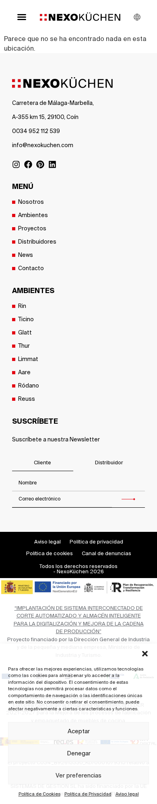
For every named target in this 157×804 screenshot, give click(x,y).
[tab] (42, 463)
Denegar (79, 753)
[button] (145, 654)
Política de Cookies (39, 794)
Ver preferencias (78, 775)
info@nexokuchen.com (42, 145)
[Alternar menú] (22, 17)
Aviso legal (127, 794)
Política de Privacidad (88, 794)
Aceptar (79, 731)
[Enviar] (128, 499)
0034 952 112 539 (36, 131)
